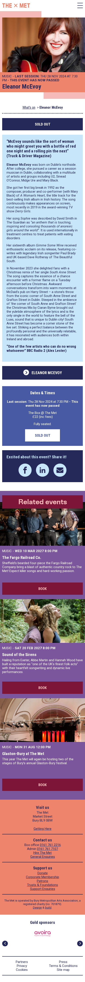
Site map (63, 970)
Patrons (42, 881)
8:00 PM (51, 551)
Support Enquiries (42, 889)
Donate (42, 873)
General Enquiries (42, 857)
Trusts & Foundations (42, 885)
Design (37, 907)
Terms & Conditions (63, 966)
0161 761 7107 (47, 849)
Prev (5, 943)
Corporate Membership (42, 877)
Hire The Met (42, 853)
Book (42, 588)
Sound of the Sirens (19, 654)
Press (63, 962)
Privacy (22, 966)
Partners (22, 962)
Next (80, 943)
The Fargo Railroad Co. (21, 557)
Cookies (22, 970)
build (48, 907)
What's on (28, 107)
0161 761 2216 (50, 845)
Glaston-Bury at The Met (23, 753)
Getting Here (42, 829)
